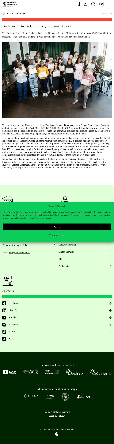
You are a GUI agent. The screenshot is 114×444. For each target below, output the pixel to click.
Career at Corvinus (67, 244)
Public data (63, 266)
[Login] (77, 4)
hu (101, 4)
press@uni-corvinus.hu (19, 252)
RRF (60, 259)
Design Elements (66, 252)
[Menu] (109, 4)
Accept (57, 227)
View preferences (57, 235)
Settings (53, 415)
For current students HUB (14, 245)
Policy (62, 415)
